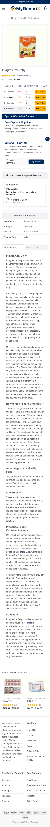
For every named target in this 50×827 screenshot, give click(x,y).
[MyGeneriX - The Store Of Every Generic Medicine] (25, 9)
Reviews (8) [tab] (32, 247)
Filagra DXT (24, 552)
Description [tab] (10, 247)
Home (14, 18)
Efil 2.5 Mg (31, 701)
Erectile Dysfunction (29, 18)
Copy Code (36, 162)
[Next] (47, 695)
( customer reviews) (22, 76)
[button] (3, 8)
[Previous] (2, 695)
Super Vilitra (8, 701)
